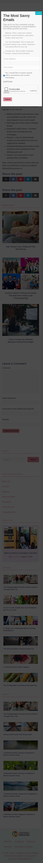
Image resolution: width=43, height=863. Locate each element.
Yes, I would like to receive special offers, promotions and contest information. (18, 75)
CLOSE (38, 13)
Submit (7, 99)
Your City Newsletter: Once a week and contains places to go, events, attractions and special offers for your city (20, 44)
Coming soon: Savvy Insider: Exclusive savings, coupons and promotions (19, 52)
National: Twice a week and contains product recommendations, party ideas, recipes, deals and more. (19, 35)
